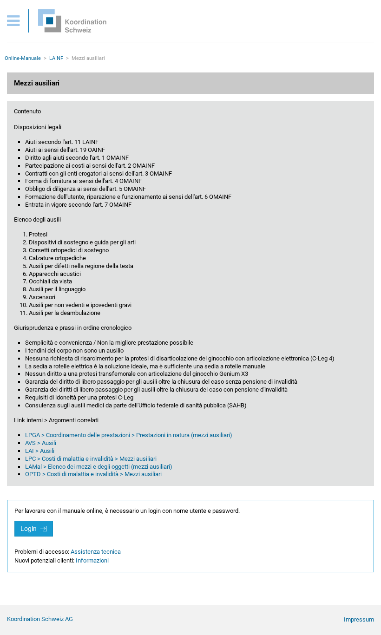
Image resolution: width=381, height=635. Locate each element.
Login (29, 528)
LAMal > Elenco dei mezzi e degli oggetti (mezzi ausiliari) (98, 466)
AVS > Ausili (40, 442)
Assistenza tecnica (96, 551)
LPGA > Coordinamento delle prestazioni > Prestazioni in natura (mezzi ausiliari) (128, 435)
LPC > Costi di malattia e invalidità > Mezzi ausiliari (91, 458)
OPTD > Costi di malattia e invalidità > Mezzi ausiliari (93, 474)
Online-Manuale (23, 58)
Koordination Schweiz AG (40, 618)
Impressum (359, 619)
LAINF (56, 58)
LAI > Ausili (39, 450)
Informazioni (92, 560)
